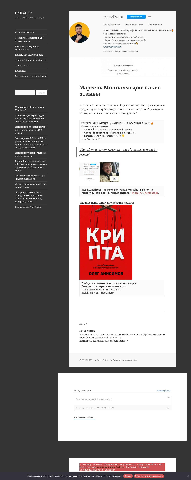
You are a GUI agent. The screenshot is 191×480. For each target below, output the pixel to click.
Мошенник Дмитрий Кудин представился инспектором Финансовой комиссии (30, 118)
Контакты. (132, 467)
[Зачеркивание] (87, 407)
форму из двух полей (97, 337)
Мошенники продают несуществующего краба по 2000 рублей (31, 129)
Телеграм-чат (22, 65)
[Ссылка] (105, 407)
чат (107, 289)
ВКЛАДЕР (23, 12)
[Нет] (187, 476)
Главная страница (24, 32)
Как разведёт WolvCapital (28, 206)
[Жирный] (76, 407)
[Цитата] (98, 407)
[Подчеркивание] (83, 407)
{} (109, 407)
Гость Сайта (103, 360)
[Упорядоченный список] (91, 407)
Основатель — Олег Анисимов (31, 76)
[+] (112, 407)
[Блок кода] (102, 407)
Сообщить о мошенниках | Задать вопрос (29, 39)
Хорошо (128, 476)
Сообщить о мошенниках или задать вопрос (109, 283)
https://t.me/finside (145, 193)
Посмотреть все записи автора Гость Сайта (102, 340)
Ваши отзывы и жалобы (125, 360)
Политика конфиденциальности (149, 476)
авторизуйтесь (163, 390)
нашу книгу (98, 202)
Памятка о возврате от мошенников (27, 48)
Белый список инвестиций (97, 292)
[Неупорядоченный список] (94, 407)
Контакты (20, 70)
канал (97, 289)
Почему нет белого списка (29, 54)
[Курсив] (80, 407)
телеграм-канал (111, 334)
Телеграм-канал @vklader (28, 60)
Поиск (41, 92)
